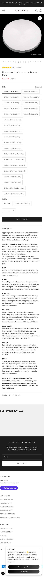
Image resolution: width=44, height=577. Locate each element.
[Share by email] (19, 395)
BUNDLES (3, 536)
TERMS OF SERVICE (6, 507)
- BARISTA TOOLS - (6, 528)
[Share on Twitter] (13, 395)
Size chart (38, 87)
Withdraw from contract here (10, 517)
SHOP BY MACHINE (6, 539)
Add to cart (22, 219)
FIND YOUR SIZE (5, 543)
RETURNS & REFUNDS (7, 514)
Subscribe (22, 464)
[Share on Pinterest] (16, 395)
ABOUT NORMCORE (7, 500)
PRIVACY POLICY (5, 503)
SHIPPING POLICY (6, 510)
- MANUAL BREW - (6, 532)
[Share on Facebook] (10, 395)
